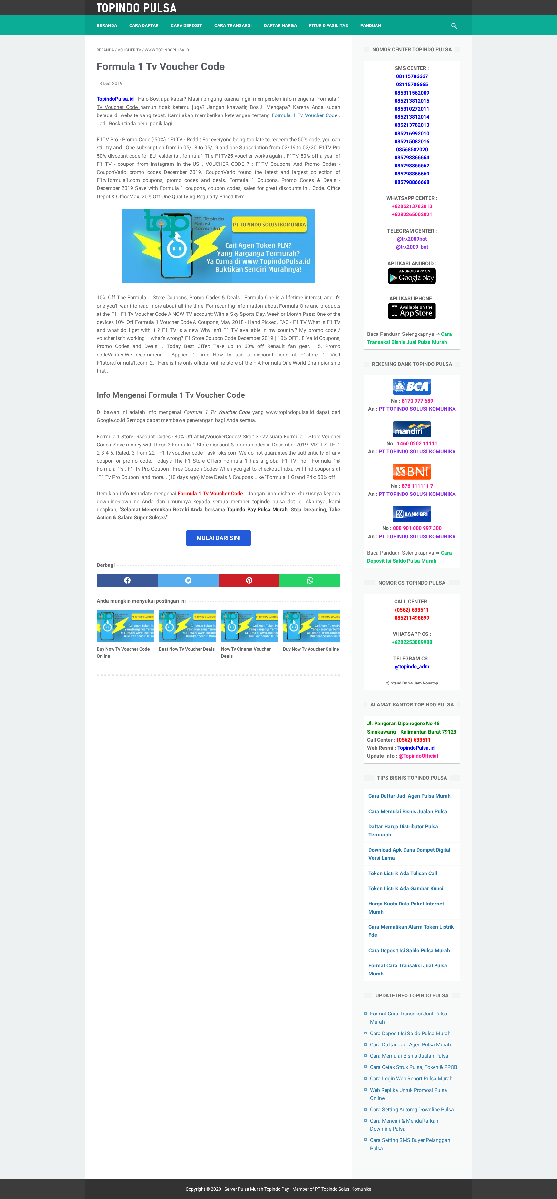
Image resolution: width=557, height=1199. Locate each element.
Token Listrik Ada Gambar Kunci (405, 888)
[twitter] (188, 580)
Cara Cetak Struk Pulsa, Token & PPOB (413, 1067)
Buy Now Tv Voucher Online (311, 649)
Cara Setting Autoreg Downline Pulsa (412, 1109)
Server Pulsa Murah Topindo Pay (256, 1189)
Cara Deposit (186, 25)
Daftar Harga (280, 25)
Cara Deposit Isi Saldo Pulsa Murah (409, 950)
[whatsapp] (309, 580)
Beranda (107, 25)
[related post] (125, 626)
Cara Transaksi (233, 25)
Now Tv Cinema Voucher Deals (246, 652)
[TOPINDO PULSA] (141, 7)
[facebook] (127, 580)
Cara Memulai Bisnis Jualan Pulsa (407, 811)
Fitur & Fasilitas (328, 25)
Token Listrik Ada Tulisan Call (402, 873)
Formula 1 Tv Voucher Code (305, 115)
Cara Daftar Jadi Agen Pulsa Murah (409, 796)
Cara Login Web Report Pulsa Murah (411, 1078)
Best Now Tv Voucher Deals (187, 649)
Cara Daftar (144, 25)
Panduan (370, 25)
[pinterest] (249, 580)
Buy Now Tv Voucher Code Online (123, 652)
